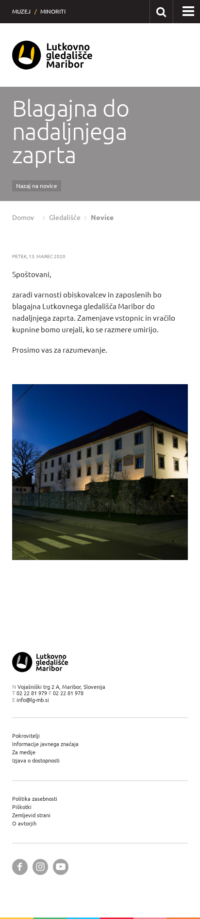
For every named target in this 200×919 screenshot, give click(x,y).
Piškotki (22, 807)
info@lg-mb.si (33, 700)
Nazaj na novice (36, 185)
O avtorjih (24, 823)
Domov (23, 217)
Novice (102, 217)
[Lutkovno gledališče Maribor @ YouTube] (60, 867)
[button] (188, 11)
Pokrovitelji (26, 735)
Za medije (23, 752)
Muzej (21, 11)
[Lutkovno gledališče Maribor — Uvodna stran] (52, 55)
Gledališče (65, 217)
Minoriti (53, 11)
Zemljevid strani (31, 815)
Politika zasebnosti (34, 798)
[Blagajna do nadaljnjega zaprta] (100, 472)
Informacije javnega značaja (45, 744)
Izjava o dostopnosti (36, 760)
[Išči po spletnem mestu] (161, 11)
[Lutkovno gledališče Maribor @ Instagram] (40, 867)
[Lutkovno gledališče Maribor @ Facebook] (20, 867)
